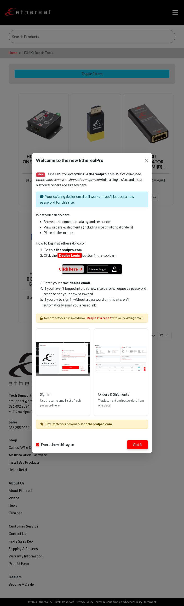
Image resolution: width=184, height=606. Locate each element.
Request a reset (99, 318)
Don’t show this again (57, 445)
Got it (137, 445)
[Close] (146, 160)
